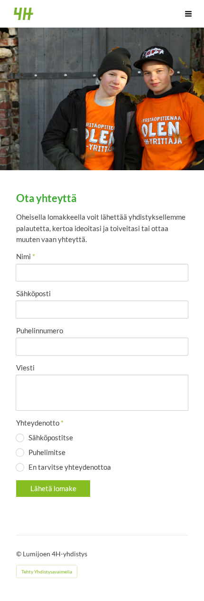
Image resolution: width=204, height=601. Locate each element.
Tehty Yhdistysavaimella (46, 571)
